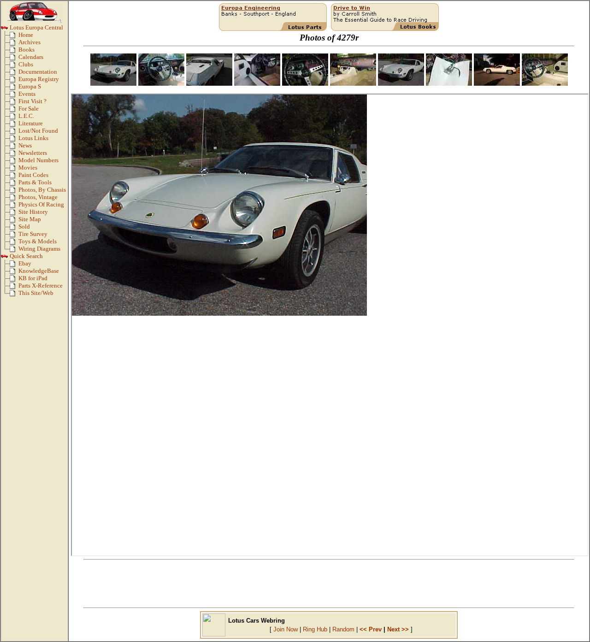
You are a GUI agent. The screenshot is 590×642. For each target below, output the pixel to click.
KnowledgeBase (38, 271)
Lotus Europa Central (35, 27)
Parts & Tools (35, 182)
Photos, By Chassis (42, 190)
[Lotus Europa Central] (4, 29)
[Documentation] (14, 74)
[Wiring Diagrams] (14, 250)
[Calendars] (14, 59)
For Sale (28, 109)
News (25, 145)
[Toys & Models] (14, 243)
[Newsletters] (14, 155)
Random (343, 629)
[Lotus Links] (14, 140)
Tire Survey (32, 234)
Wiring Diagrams (39, 249)
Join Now (285, 629)
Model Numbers (38, 160)
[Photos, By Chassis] (14, 191)
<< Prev (371, 629)
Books (26, 50)
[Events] (14, 96)
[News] (14, 147)
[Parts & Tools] (14, 184)
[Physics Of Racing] (14, 206)
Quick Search (25, 256)
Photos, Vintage (38, 197)
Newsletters (32, 153)
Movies (27, 168)
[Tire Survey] (14, 236)
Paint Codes (33, 175)
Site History (33, 212)
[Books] (14, 51)
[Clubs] (14, 66)
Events (26, 94)
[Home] (14, 37)
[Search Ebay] (14, 265)
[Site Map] (14, 221)
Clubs (25, 64)
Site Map (29, 219)
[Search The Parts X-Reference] (14, 287)
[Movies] (14, 169)
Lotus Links (33, 138)
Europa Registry (38, 79)
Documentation (37, 72)
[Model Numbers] (14, 162)
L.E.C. (26, 116)
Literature (30, 123)
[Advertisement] (329, 584)
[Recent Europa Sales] (14, 228)
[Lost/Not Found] (14, 133)
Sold (24, 227)
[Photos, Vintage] (14, 199)
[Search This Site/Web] (14, 295)
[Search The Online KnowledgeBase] (14, 273)
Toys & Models (37, 241)
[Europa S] (14, 88)
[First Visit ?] (14, 103)
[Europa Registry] (14, 81)
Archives (29, 42)
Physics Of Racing (41, 204)
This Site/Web (35, 293)
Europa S (29, 86)
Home (25, 35)
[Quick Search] (4, 258)
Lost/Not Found (38, 131)
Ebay (24, 263)
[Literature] (14, 125)
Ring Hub (315, 629)
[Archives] (14, 44)
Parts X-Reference (40, 286)
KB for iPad (32, 278)
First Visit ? (32, 101)
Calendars (30, 57)
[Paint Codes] (14, 177)
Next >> (398, 629)
